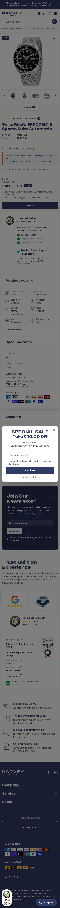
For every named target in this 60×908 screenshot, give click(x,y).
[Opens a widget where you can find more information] (46, 902)
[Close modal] (54, 430)
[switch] (7, 903)
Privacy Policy (27, 461)
